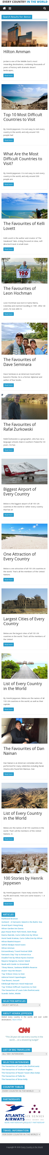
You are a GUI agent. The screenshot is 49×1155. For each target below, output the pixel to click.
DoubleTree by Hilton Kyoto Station (18, 957)
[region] (25, 1034)
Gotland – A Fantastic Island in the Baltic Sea (22, 922)
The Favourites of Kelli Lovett (24, 226)
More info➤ (17, 1019)
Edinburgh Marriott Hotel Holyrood (17, 984)
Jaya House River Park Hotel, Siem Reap (19, 932)
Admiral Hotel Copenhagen (14, 977)
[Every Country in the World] (4, 8)
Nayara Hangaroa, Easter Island (16, 961)
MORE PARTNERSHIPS (14, 1122)
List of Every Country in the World (22, 686)
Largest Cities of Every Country (23, 621)
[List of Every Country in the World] (25, 654)
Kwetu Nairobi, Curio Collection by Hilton (20, 935)
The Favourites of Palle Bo (13, 1076)
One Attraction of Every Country (19, 556)
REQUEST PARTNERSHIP (34, 1122)
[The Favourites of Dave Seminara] (25, 324)
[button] (25, 1034)
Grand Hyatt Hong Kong (12, 925)
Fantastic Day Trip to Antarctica (16, 954)
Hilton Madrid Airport (11, 941)
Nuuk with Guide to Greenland (15, 964)
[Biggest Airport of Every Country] (25, 460)
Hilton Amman (16, 51)
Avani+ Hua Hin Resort (11, 970)
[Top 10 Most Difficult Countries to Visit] (25, 85)
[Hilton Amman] (25, 22)
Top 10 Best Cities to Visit (13, 974)
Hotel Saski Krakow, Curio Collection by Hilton (22, 938)
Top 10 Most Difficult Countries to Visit (22, 117)
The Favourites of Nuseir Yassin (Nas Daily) (21, 1073)
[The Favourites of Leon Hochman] (25, 259)
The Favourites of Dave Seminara (19, 362)
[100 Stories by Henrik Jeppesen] (25, 849)
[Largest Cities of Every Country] (25, 590)
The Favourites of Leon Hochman (19, 291)
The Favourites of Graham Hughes (17, 1069)
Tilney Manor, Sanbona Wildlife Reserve (19, 967)
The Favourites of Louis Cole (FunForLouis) (20, 990)
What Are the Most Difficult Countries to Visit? (22, 158)
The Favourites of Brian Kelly (15, 1079)
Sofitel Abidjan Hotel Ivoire (14, 945)
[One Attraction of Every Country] (25, 525)
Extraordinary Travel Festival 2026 (17, 951)
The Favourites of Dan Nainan (23, 751)
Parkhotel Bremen (10, 918)
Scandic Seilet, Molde (11, 993)
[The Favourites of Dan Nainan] (25, 719)
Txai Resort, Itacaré (10, 980)
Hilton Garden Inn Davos (12, 928)
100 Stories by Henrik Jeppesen (23, 880)
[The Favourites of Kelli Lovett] (25, 194)
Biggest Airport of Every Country (19, 491)
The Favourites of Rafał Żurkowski (19, 427)
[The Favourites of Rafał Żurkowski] (25, 395)
